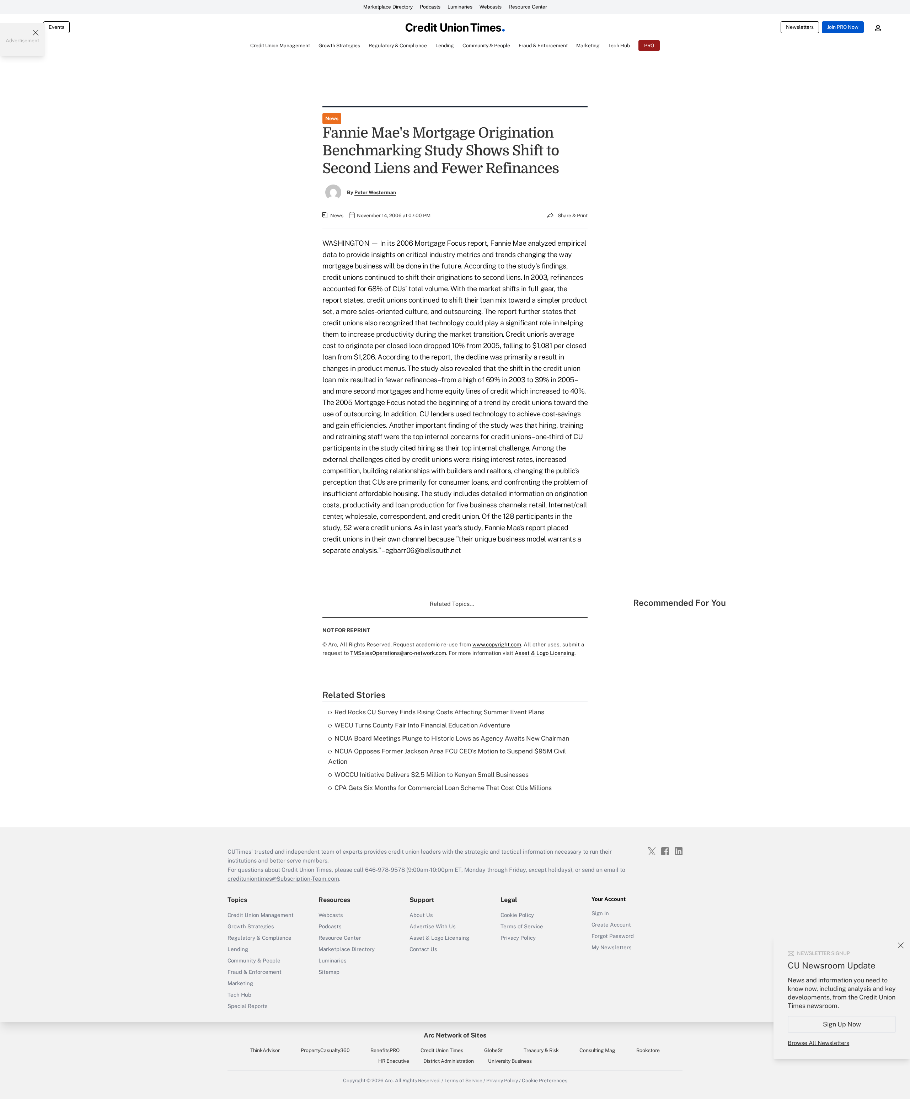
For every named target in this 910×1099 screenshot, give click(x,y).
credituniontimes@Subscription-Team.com (283, 878)
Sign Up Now (842, 1024)
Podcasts (430, 7)
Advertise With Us (433, 926)
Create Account (611, 925)
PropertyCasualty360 (325, 1050)
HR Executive (393, 1061)
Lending (238, 949)
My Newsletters (612, 947)
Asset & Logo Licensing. (545, 653)
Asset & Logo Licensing (439, 938)
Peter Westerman (375, 192)
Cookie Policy (517, 915)
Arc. (389, 1080)
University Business (510, 1061)
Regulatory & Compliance (259, 938)
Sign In (600, 913)
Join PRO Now (842, 27)
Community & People (254, 960)
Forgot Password (613, 936)
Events (56, 27)
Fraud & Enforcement (255, 972)
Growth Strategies (251, 926)
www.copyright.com (496, 644)
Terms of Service (521, 926)
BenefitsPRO (385, 1050)
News (331, 118)
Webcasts (491, 7)
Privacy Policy (518, 938)
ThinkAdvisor (265, 1050)
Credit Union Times (442, 1050)
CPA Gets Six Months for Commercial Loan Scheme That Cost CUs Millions (443, 787)
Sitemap (328, 972)
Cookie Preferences (544, 1080)
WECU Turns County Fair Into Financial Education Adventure (422, 725)
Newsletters (800, 27)
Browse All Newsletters (818, 1043)
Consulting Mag (597, 1050)
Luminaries (460, 7)
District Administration (448, 1061)
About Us (421, 915)
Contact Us (423, 949)
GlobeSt (493, 1050)
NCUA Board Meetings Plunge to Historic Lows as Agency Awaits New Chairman (451, 738)
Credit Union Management (261, 915)
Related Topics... (452, 604)
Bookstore (648, 1050)
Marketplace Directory (388, 7)
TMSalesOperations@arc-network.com (398, 653)
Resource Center (528, 7)
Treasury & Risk (541, 1050)
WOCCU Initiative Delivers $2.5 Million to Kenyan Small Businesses (431, 774)
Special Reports (248, 1006)
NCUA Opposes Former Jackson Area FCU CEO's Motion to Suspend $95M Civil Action (447, 756)
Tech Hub (239, 995)
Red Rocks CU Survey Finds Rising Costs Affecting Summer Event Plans (439, 712)
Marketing (240, 983)
